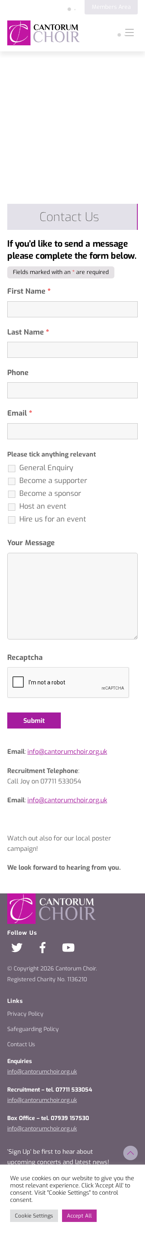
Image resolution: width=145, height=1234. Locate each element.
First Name (29, 291)
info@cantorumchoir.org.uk (42, 1072)
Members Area (111, 7)
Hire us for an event (52, 519)
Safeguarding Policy (33, 1029)
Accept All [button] (79, 1215)
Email (19, 413)
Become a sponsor (50, 493)
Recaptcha (25, 657)
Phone (18, 373)
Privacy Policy (25, 1014)
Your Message (31, 543)
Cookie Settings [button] (34, 1215)
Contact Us (21, 1044)
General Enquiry (46, 468)
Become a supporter (53, 481)
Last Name (28, 332)
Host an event (42, 506)
